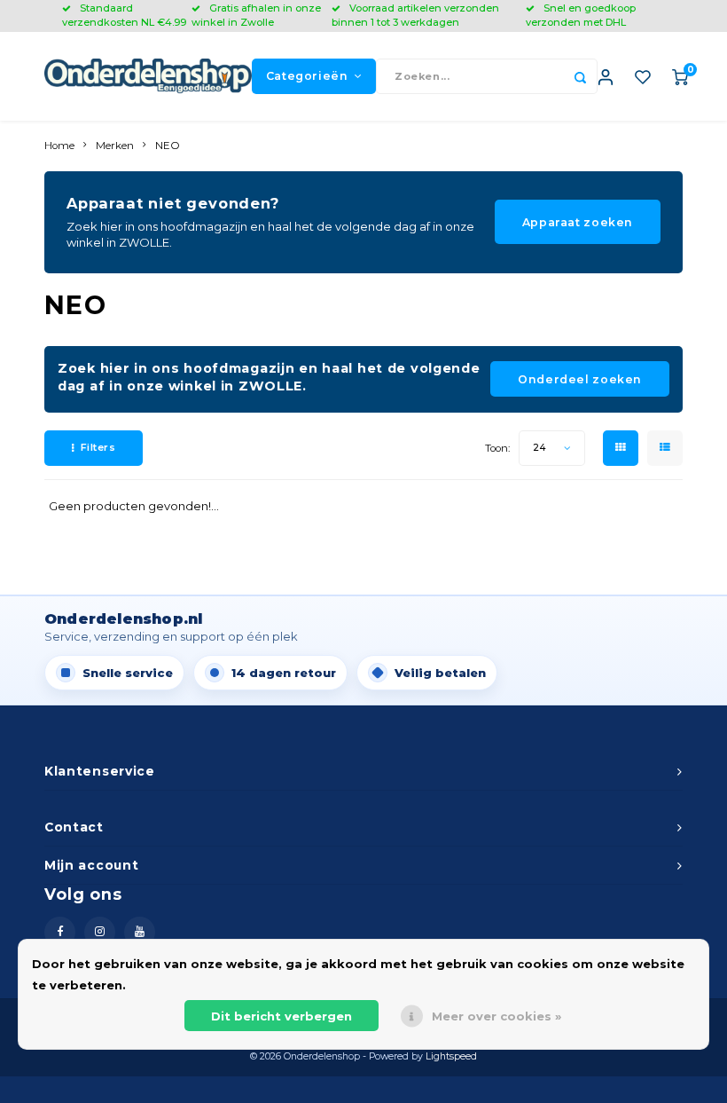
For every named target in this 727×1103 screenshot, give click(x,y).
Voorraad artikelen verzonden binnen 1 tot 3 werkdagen (415, 15)
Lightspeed (451, 1056)
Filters (98, 447)
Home (59, 145)
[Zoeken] (580, 76)
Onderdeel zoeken (580, 379)
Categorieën (307, 76)
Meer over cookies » (496, 1016)
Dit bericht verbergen (281, 1016)
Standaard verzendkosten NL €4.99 (124, 15)
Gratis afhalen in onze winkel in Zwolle (256, 15)
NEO (167, 145)
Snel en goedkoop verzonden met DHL (581, 15)
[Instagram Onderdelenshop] (99, 932)
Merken (115, 145)
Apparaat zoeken (577, 222)
